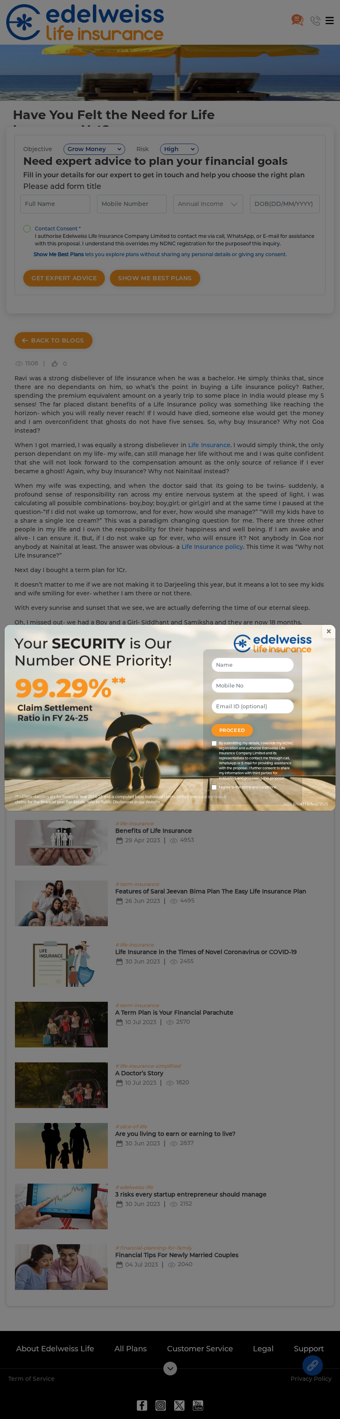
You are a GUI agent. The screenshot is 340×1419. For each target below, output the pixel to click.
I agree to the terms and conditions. (248, 787)
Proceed (232, 730)
